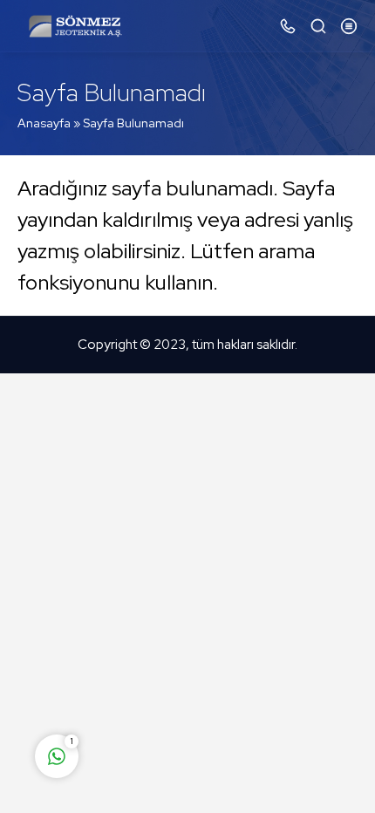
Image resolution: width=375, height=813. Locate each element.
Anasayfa (44, 123)
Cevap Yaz (165, 687)
